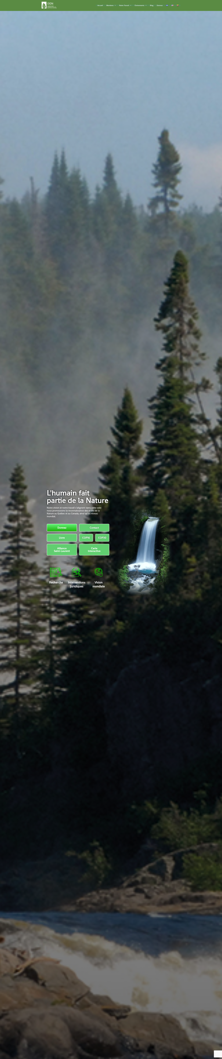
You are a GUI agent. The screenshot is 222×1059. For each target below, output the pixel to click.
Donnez (160, 5)
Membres (110, 5)
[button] (115, 5)
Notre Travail (124, 5)
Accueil (100, 5)
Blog (151, 5)
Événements (139, 5)
